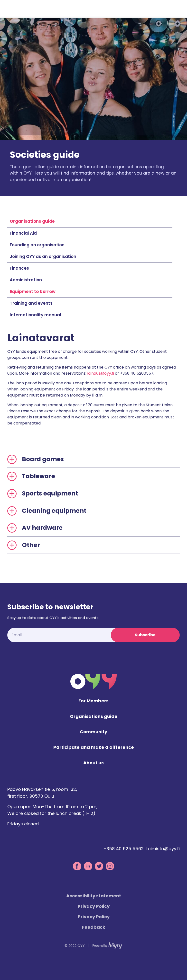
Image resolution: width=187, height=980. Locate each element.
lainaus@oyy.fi (100, 373)
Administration (26, 280)
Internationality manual (35, 315)
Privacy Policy (94, 906)
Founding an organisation (37, 245)
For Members (93, 701)
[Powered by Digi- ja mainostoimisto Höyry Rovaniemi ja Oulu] (107, 944)
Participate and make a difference (93, 747)
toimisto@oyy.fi (163, 849)
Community (93, 732)
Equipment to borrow (33, 291)
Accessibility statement (93, 896)
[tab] (93, 459)
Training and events (31, 303)
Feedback (93, 927)
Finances (19, 268)
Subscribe (145, 635)
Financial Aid (23, 233)
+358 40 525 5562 (123, 849)
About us (93, 763)
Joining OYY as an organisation (43, 256)
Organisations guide (32, 221)
